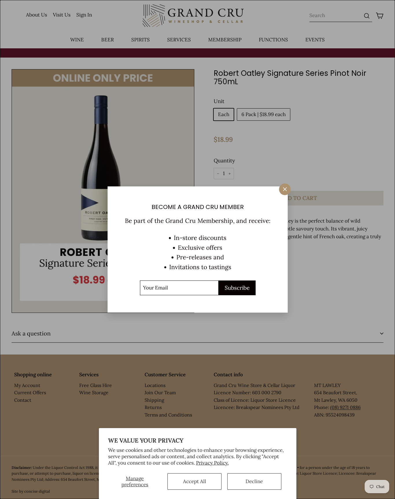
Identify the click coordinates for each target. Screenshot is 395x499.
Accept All (194, 481)
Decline (254, 481)
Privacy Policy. (212, 463)
